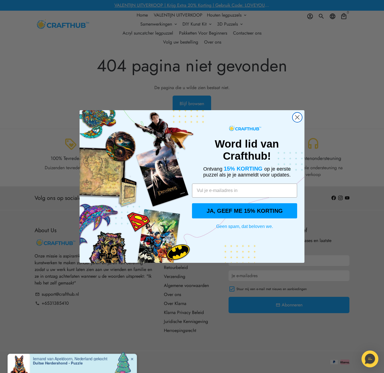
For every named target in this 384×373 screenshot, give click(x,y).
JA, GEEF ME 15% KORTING (245, 211)
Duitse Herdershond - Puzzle (58, 353)
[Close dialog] (297, 117)
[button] (370, 359)
